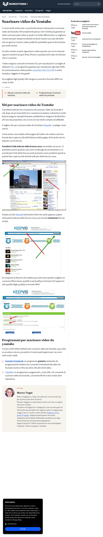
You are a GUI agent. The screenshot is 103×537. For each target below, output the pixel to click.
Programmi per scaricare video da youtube (50, 94)
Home (4, 17)
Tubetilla (9, 372)
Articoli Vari (13, 17)
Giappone (19, 10)
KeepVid (47, 125)
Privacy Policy (17, 520)
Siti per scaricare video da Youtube (19, 94)
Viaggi (48, 10)
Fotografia (39, 10)
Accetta (23, 529)
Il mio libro (29, 10)
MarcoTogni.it (15, 4)
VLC (12, 66)
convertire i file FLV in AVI (43, 70)
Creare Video (23, 17)
